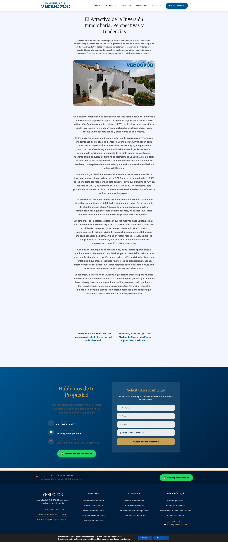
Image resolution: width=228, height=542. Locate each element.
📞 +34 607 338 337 (175, 522)
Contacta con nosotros (134, 515)
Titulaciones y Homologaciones (134, 510)
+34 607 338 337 (65, 424)
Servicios (126, 5)
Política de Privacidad (175, 505)
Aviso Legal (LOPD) (175, 500)
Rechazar (161, 538)
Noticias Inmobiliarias (93, 520)
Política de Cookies (175, 515)
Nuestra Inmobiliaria (134, 500)
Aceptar (145, 538)
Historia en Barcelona (134, 505)
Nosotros (141, 5)
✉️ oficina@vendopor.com (175, 524)
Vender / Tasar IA (177, 5)
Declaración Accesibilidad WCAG (175, 510)
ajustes (126, 539)
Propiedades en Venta (93, 500)
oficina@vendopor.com (68, 433)
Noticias (156, 5)
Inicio (98, 5)
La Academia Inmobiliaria (93, 515)
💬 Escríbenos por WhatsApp (76, 453)
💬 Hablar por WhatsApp (176, 477)
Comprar (111, 5)
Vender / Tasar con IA (93, 505)
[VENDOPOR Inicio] (55, 5)
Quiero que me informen (146, 441)
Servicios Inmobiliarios (93, 510)
